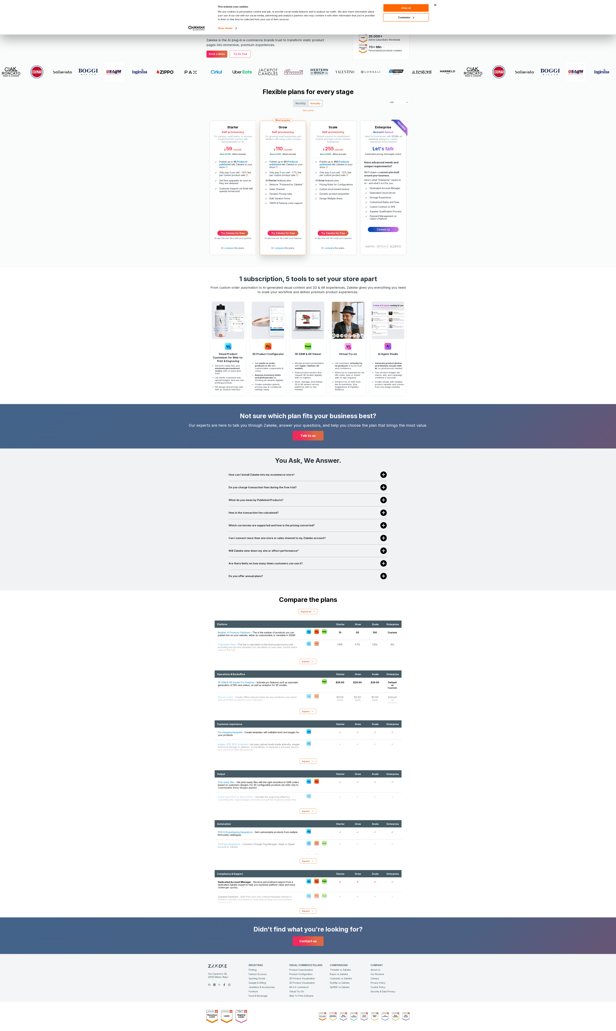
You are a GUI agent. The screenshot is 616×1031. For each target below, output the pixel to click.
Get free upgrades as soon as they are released (235, 182)
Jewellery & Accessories (262, 987)
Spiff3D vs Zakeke (340, 987)
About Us (375, 969)
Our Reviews (377, 974)
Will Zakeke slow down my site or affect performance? (264, 550)
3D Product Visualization (302, 978)
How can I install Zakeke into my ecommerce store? (262, 474)
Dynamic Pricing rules (281, 193)
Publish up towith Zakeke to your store (235, 164)
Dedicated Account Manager (385, 188)
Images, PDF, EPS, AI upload (233, 744)
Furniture (253, 991)
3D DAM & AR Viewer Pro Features (236, 682)
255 (329, 148)
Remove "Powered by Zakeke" (286, 184)
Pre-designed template (230, 732)
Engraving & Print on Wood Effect (235, 797)
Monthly (300, 103)
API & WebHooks (227, 856)
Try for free (240, 54)
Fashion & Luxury (258, 974)
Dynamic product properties (334, 193)
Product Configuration (300, 974)
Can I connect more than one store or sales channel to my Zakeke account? (277, 538)
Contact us (383, 229)
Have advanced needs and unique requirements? (381, 164)
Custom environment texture (334, 189)
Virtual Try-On (296, 991)
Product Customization (301, 969)
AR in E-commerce (299, 987)
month (238, 149)
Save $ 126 (225, 154)
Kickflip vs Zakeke (340, 982)
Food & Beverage (258, 995)
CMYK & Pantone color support (286, 203)
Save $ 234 (275, 154)
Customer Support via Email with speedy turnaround (236, 190)
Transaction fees (227, 644)
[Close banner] (435, 5)
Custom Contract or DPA (382, 206)
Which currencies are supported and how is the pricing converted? (272, 525)
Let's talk (383, 148)
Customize (404, 17)
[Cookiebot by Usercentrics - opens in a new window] (197, 28)
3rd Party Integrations (229, 844)
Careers (375, 978)
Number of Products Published (234, 632)
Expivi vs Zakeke (339, 974)
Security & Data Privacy (383, 991)
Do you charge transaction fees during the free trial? (263, 487)
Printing (253, 969)
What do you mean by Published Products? (256, 500)
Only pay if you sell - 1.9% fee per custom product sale (235, 174)
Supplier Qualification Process (386, 211)
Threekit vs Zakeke (340, 969)
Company (377, 965)
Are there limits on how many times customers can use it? (266, 563)
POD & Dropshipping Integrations (235, 832)
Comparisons (339, 965)
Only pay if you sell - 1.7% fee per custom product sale (285, 174)
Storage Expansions (380, 197)
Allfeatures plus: (278, 180)
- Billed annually (233, 154)
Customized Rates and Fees (384, 202)
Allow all (406, 8)
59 (229, 148)
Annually (315, 103)
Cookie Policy (378, 987)
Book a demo (217, 54)
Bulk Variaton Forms (280, 198)
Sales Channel (277, 189)
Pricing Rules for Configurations (336, 184)
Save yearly (308, 110)
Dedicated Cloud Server (383, 192)
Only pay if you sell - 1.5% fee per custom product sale (335, 174)
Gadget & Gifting (257, 982)
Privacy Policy (378, 982)
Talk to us (308, 436)
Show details (225, 28)
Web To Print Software (301, 995)
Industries (256, 965)
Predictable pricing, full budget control (383, 154)
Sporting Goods (257, 978)
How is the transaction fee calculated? (253, 512)
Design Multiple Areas (331, 198)
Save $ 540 (325, 154)
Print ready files (226, 782)
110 (279, 148)
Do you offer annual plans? (246, 576)
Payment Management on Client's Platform (383, 217)
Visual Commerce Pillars (305, 965)
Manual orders (225, 697)
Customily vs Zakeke (341, 978)
